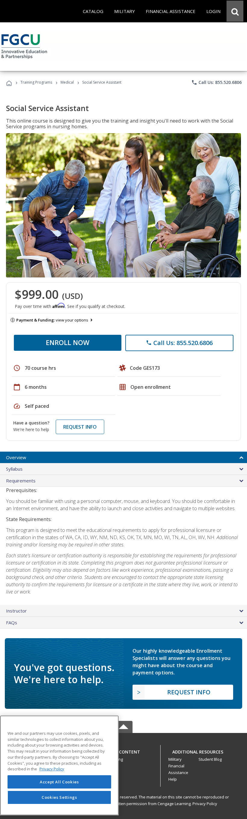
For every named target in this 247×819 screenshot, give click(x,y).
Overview (16, 457)
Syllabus (14, 469)
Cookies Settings (59, 797)
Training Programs (36, 82)
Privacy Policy (204, 803)
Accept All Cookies (59, 782)
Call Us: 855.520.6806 (216, 82)
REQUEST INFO (80, 427)
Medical (67, 82)
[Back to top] (123, 750)
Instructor (16, 611)
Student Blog (210, 759)
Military (175, 759)
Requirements (21, 481)
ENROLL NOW (67, 342)
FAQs (11, 622)
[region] (59, 765)
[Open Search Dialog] (235, 11)
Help (172, 779)
